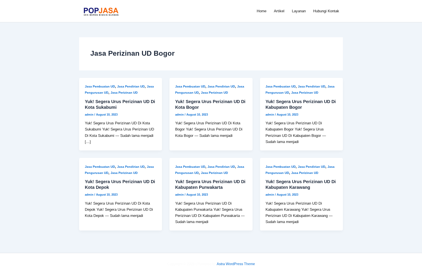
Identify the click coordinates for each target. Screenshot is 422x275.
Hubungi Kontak (326, 11)
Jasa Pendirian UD (131, 86)
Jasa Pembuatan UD (100, 86)
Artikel (279, 11)
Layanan (299, 11)
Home (261, 11)
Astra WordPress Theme (236, 264)
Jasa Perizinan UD (124, 92)
